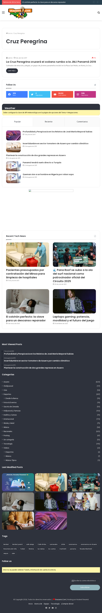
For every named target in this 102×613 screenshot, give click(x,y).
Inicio (10, 33)
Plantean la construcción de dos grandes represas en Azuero (36, 155)
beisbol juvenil (17, 544)
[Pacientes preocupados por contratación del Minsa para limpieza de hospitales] (27, 254)
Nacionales (8, 431)
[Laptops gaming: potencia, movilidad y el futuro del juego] (74, 301)
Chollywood (8, 386)
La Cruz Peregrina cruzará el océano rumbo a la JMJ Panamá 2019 (51, 62)
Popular (17, 121)
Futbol (22, 549)
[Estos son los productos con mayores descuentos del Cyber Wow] (18, 521)
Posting (7, 435)
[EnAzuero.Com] (20, 13)
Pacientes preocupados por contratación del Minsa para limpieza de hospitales (25, 273)
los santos (52, 549)
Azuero (6, 382)
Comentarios (82, 121)
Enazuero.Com (60, 599)
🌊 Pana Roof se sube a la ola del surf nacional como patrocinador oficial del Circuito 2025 (73, 275)
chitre (63, 544)
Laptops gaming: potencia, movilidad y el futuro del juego (73, 318)
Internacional (9, 419)
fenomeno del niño (10, 549)
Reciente (48, 121)
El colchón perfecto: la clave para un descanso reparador (44, 2)
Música (6, 427)
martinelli (63, 549)
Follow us (7, 561)
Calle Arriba (42, 544)
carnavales (54, 544)
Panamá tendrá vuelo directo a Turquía (42, 162)
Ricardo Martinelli (86, 549)
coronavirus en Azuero (89, 544)
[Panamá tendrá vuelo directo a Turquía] (13, 166)
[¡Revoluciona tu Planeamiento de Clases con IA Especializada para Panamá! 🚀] (18, 482)
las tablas (41, 549)
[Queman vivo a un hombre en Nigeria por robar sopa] (13, 178)
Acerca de (38, 603)
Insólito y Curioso (10, 415)
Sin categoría (9, 439)
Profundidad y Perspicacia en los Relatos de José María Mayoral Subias (57, 131)
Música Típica (11, 460)
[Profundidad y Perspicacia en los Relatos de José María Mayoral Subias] (13, 135)
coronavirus (73, 544)
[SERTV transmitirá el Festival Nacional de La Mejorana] (84, 501)
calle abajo (30, 544)
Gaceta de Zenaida (11, 406)
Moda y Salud (9, 423)
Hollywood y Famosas (12, 410)
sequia (5, 553)
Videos (6, 448)
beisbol (6, 544)
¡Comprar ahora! (67, 603)
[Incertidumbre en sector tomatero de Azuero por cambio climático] (13, 147)
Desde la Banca (12, 398)
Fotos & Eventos (10, 402)
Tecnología (8, 443)
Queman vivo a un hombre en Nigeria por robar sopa (48, 174)
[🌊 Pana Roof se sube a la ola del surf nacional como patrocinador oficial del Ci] (74, 254)
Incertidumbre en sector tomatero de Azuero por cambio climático (55, 143)
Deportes (7, 394)
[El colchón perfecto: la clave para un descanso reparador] (27, 301)
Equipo (46, 603)
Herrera (31, 549)
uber (13, 553)
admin (10, 58)
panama (73, 549)
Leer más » (12, 70)
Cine (5, 390)
